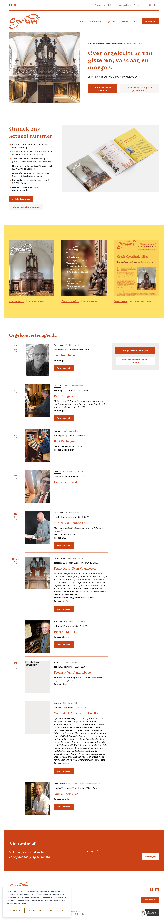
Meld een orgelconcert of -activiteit (135, 361)
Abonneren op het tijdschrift (103, 89)
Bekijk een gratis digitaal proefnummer (139, 89)
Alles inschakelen (57, 910)
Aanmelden (150, 21)
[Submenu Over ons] (104, 5)
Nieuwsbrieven (125, 5)
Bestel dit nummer (21, 199)
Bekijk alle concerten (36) (135, 350)
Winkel (125, 21)
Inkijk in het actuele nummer (26, 207)
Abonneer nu (149, 899)
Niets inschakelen (35, 910)
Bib (135, 21)
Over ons (99, 5)
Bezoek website (64, 368)
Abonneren (95, 21)
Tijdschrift (111, 21)
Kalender (112, 5)
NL (155, 5)
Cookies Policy (80, 914)
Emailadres (92, 851)
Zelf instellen (15, 910)
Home (82, 21)
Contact (137, 5)
